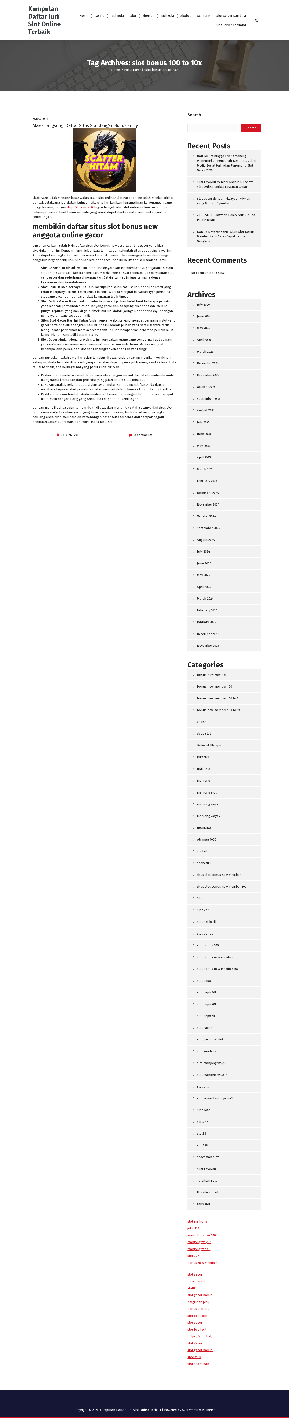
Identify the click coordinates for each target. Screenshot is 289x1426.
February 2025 (207, 481)
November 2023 (208, 646)
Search (194, 114)
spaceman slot (208, 1157)
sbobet (202, 851)
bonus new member (202, 1263)
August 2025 (206, 410)
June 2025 (204, 434)
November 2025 (208, 375)
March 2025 (205, 469)
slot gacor (204, 1028)
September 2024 (208, 528)
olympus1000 (206, 839)
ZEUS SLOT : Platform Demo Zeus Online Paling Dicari (226, 217)
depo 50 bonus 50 (80, 207)
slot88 (201, 1133)
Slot (133, 16)
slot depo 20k (207, 1004)
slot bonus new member (215, 957)
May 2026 (203, 328)
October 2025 (206, 387)
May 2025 (203, 446)
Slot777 (202, 1122)
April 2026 (204, 340)
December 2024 (208, 493)
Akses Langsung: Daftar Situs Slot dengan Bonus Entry (85, 125)
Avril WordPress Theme (198, 1410)
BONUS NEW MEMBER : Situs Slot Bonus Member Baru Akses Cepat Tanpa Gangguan (226, 236)
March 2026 (205, 352)
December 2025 (208, 363)
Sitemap (148, 16)
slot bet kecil (206, 922)
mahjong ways (207, 804)
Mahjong (203, 16)
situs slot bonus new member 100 (221, 886)
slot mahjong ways (211, 1063)
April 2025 (204, 457)
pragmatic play (198, 1302)
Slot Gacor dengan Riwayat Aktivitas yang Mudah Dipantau (223, 201)
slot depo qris (197, 1316)
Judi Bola (117, 16)
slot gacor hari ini (210, 1039)
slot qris (203, 1086)
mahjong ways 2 (208, 816)
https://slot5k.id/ (200, 1336)
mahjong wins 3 (198, 1249)
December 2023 (208, 634)
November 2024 (208, 504)
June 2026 (204, 316)
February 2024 (207, 610)
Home (84, 16)
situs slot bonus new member (219, 875)
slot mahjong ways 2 (212, 1075)
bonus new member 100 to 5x (218, 710)
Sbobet (185, 16)
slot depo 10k (207, 992)
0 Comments (143, 435)
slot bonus (205, 934)
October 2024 (206, 516)
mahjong (203, 781)
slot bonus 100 (208, 945)
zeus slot (203, 1204)
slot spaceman (198, 1364)
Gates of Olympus (210, 745)
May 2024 (203, 575)
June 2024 (204, 563)
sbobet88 (204, 863)
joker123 (193, 1228)
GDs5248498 (70, 435)
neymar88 (204, 828)
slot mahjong (197, 1221)
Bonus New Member (211, 675)
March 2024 (205, 598)
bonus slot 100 (198, 1309)
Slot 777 (203, 910)
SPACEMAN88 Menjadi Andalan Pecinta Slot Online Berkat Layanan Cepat (225, 184)
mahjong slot (207, 792)
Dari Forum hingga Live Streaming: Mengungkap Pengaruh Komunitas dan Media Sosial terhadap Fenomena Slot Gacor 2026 (226, 163)
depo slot (204, 733)
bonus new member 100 (214, 686)
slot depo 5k (206, 1016)
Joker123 (203, 757)
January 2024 (206, 622)
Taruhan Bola (207, 1180)
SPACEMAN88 (206, 1169)
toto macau (196, 1281)
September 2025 (208, 399)
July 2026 (203, 304)
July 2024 (203, 551)
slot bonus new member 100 (218, 969)
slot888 (202, 1145)
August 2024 (206, 540)
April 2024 (204, 587)
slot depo (204, 981)
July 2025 (203, 422)
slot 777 (193, 1256)
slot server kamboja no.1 (215, 1098)
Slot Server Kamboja (231, 16)
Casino (99, 16)
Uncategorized (207, 1192)
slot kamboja (206, 1051)
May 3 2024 (40, 119)
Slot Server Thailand (231, 25)
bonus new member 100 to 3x (218, 698)
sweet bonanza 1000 (202, 1235)
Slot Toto (203, 1110)
